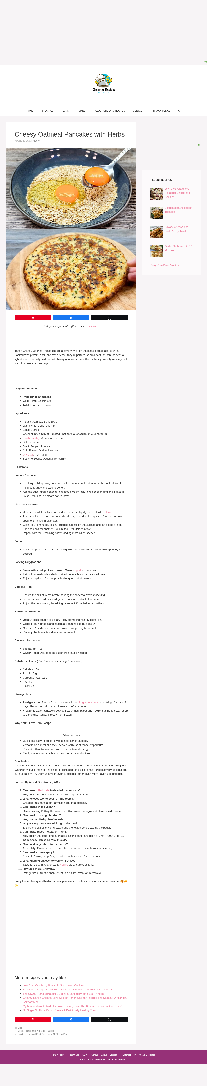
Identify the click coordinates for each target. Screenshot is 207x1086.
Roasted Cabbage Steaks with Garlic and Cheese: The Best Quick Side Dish (69, 989)
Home (30, 110)
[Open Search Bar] (179, 111)
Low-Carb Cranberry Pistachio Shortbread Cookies (53, 985)
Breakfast (47, 110)
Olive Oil (28, 454)
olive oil (108, 512)
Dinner (82, 110)
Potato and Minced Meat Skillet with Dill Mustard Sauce (44, 1034)
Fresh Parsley (31, 438)
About (104, 1055)
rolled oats (42, 790)
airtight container (88, 702)
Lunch (66, 110)
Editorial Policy (129, 1055)
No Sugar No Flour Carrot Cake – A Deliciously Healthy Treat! (60, 1010)
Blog (20, 1028)
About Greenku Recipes (110, 110)
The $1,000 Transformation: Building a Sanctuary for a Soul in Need (63, 993)
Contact (138, 110)
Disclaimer (114, 1055)
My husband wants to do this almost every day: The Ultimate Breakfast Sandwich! (72, 1006)
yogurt (77, 570)
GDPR (85, 1055)
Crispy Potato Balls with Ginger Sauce (36, 1031)
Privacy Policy (161, 110)
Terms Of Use (73, 1055)
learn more (92, 326)
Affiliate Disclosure (147, 1055)
